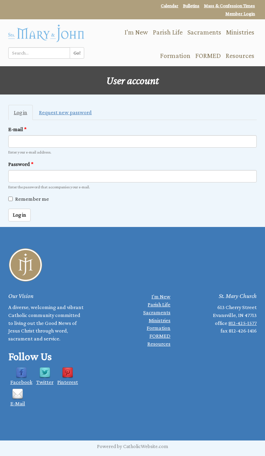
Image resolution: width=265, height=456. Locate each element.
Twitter (44, 382)
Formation (175, 55)
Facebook (21, 382)
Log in (23, 114)
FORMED (208, 55)
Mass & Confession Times (229, 5)
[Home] (46, 33)
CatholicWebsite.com (145, 446)
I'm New (136, 32)
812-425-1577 (242, 323)
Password (20, 164)
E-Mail (17, 403)
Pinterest (67, 382)
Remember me (32, 199)
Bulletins (191, 5)
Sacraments (204, 32)
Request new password (65, 112)
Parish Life (168, 32)
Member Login (240, 13)
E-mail (17, 129)
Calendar (169, 5)
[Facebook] (21, 372)
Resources (240, 55)
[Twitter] (44, 372)
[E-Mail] (17, 393)
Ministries (240, 32)
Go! (76, 53)
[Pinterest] (67, 372)
